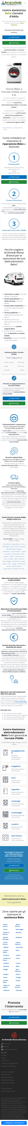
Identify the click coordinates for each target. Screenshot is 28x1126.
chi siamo (4, 1055)
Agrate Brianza (16, 544)
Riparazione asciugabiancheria (9, 1063)
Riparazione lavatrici (6, 1088)
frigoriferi (15, 789)
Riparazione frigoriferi (7, 1077)
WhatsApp (15, 43)
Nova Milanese (16, 561)
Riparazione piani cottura (8, 1091)
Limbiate (10, 559)
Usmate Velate (21, 564)
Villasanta (15, 569)
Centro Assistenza (7, 128)
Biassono (23, 546)
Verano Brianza (8, 569)
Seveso (5, 564)
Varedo (8, 566)
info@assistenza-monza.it (10, 1049)
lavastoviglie (16, 813)
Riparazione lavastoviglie (8, 1083)
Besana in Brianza (15, 546)
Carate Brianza (6, 551)
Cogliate (23, 551)
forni (13, 778)
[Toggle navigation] (25, 3)
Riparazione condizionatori (8, 1066)
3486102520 (14, 37)
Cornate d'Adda (18, 128)
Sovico (9, 564)
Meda (4, 561)
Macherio (21, 559)
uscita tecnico (5, 1061)
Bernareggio (5, 546)
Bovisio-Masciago (11, 549)
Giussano (5, 556)
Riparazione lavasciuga (7, 1080)
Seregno (23, 561)
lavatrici (14, 824)
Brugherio (19, 549)
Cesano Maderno (15, 551)
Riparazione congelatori (7, 1072)
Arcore (23, 544)
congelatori (16, 766)
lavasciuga (15, 801)
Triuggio (14, 564)
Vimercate (21, 569)
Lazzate (11, 556)
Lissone (16, 559)
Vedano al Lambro (16, 566)
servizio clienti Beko (20, 702)
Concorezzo (7, 554)
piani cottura (16, 836)
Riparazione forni (6, 1074)
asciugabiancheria (18, 752)
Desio (22, 554)
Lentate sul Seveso (19, 556)
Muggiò (9, 561)
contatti (3, 1058)
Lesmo (5, 559)
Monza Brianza (7, 544)
